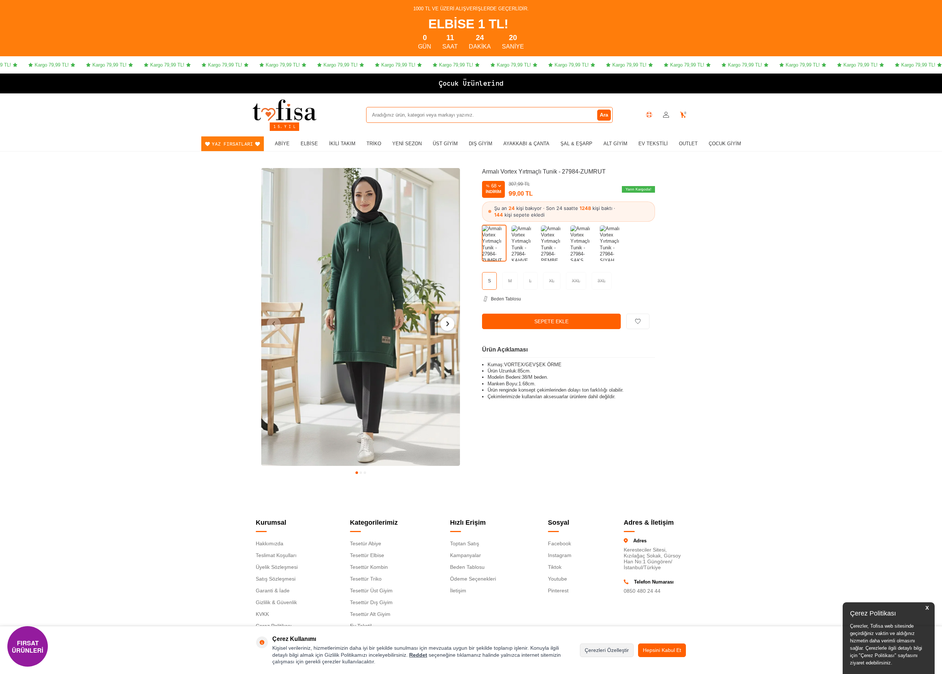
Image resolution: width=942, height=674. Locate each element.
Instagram (559, 555)
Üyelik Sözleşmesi (277, 567)
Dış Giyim (480, 143)
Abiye (282, 143)
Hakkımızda (269, 543)
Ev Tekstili (653, 143)
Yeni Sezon (407, 143)
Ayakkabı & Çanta (526, 143)
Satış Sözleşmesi (275, 579)
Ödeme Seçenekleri (473, 579)
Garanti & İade (273, 590)
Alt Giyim (615, 143)
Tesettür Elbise (367, 555)
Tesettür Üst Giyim (371, 590)
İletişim (458, 590)
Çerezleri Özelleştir (607, 650)
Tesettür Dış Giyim (371, 602)
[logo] (284, 110)
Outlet (688, 143)
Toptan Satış (464, 543)
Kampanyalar (465, 555)
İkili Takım (342, 143)
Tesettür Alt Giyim (370, 614)
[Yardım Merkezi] (649, 115)
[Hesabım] (666, 115)
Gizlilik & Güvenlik (276, 602)
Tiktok (555, 567)
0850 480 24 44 (642, 591)
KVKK (262, 614)
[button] (356, 472)
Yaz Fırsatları (232, 144)
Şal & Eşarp (576, 143)
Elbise (309, 143)
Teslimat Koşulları (276, 555)
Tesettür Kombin (369, 567)
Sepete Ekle (551, 321)
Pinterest (558, 590)
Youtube (557, 579)
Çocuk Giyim (725, 143)
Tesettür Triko (366, 579)
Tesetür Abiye (365, 543)
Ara (604, 115)
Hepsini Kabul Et (662, 650)
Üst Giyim (445, 143)
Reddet (418, 655)
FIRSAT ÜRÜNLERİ (27, 646)
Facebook (559, 543)
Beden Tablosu (467, 567)
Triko (373, 143)
